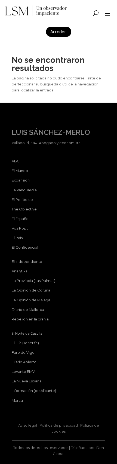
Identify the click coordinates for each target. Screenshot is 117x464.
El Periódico (22, 199)
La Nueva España (27, 381)
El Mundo (20, 170)
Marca (17, 400)
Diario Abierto (24, 362)
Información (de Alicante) (34, 390)
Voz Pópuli (21, 228)
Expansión (21, 180)
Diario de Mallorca (28, 309)
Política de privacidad (58, 425)
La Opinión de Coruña (31, 290)
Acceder (58, 32)
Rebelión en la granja (30, 319)
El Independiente (27, 261)
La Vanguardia (24, 190)
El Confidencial (25, 247)
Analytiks (19, 271)
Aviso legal (27, 425)
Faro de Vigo (23, 352)
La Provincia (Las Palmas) (33, 280)
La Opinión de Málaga (31, 300)
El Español (20, 218)
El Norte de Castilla (27, 333)
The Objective (24, 209)
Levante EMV (23, 371)
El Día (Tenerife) (25, 343)
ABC (16, 161)
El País (17, 238)
